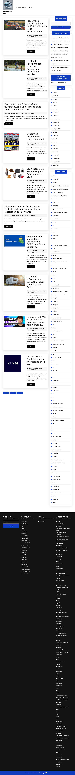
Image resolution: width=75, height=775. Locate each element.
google (54, 281)
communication (56, 242)
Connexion (42, 521)
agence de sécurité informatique (60, 189)
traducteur (55, 473)
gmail (54, 278)
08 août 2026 (32, 368)
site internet (55, 440)
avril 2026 (55, 105)
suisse (54, 469)
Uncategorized (56, 476)
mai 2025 (55, 142)
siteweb (54, 456)
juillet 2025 (55, 135)
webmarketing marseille (58, 492)
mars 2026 (55, 109)
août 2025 (55, 132)
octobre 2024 (56, 165)
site (53, 433)
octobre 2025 (56, 125)
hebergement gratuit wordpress (60, 291)
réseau (54, 413)
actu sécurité (56, 179)
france (54, 271)
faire (54, 265)
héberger (55, 298)
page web (55, 370)
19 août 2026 (32, 35)
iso (53, 324)
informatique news (57, 317)
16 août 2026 (9, 113)
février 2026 (55, 112)
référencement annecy (58, 407)
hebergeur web (56, 308)
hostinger (55, 311)
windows (55, 496)
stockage (55, 466)
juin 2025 (55, 138)
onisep (54, 360)
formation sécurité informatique (60, 268)
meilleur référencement (58, 344)
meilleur (54, 337)
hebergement (56, 288)
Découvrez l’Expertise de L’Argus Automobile (37, 136)
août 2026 (55, 92)
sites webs (55, 453)
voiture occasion (56, 479)
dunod (54, 255)
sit (53, 430)
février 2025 (55, 152)
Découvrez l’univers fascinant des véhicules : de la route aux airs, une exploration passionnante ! (23, 209)
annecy (54, 222)
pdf (53, 377)
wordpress (55, 499)
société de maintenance (58, 459)
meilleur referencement (58, 341)
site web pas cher (57, 449)
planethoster (56, 390)
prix (53, 400)
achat (54, 176)
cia (53, 232)
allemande (55, 218)
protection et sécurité (58, 403)
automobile (55, 228)
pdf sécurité (55, 380)
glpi (53, 275)
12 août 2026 (32, 250)
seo (53, 426)
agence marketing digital (58, 192)
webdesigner (56, 489)
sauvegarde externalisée (58, 420)
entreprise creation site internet (60, 261)
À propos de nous (21, 7)
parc (54, 374)
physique (55, 387)
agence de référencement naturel (60, 186)
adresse (55, 182)
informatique (56, 314)
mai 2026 (55, 102)
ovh (53, 367)
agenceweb (55, 215)
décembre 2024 (56, 158)
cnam (54, 238)
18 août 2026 (32, 78)
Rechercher (61, 18)
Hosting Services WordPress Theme (34, 773)
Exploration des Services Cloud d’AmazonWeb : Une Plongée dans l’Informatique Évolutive (22, 107)
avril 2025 (55, 145)
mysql (54, 350)
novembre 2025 (56, 122)
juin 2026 (55, 99)
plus (54, 393)
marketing (55, 334)
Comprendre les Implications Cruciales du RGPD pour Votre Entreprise (36, 241)
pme (54, 397)
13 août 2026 (9, 215)
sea (53, 423)
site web (55, 443)
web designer (56, 486)
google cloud (56, 284)
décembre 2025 (56, 119)
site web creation (57, 446)
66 (14, 393)
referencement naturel (58, 410)
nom (54, 354)
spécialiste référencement (59, 463)
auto (54, 225)
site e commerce (57, 436)
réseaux (55, 416)
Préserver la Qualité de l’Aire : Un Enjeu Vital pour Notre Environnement (37, 26)
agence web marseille (58, 209)
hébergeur (55, 304)
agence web (55, 205)
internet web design (57, 321)
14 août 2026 (32, 180)
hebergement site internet (59, 294)
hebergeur (55, 301)
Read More (31, 52)
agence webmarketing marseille (60, 212)
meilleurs (55, 347)
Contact (31, 7)
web (54, 482)
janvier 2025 (55, 155)
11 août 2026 (32, 291)
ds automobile (56, 251)
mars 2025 (55, 148)
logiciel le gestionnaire (58, 331)
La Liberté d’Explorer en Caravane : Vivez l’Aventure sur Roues (36, 281)
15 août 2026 (32, 143)
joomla (54, 327)
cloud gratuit (55, 235)
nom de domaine (57, 357)
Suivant (20, 393)
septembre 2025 (56, 128)
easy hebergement (57, 258)
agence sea (55, 202)
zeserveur (39, 35)
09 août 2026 (32, 328)
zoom (54, 502)
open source (56, 364)
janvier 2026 (55, 115)
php (53, 383)
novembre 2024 (56, 161)
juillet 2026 (55, 95)
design (54, 248)
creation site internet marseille (60, 245)
